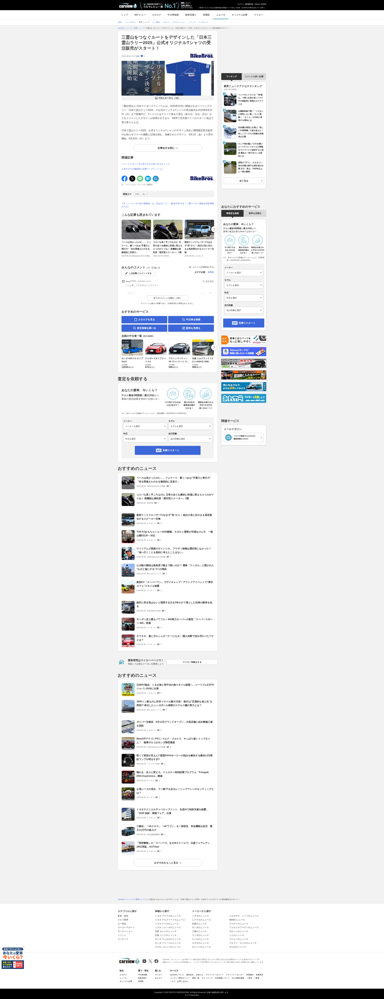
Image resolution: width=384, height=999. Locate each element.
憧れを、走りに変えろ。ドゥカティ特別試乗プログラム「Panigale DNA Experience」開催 (172, 774)
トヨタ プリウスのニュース (168, 916)
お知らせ (199, 975)
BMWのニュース (237, 920)
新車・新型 (123, 916)
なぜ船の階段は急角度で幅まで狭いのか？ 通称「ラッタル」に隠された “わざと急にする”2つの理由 (175, 567)
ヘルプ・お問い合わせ (179, 981)
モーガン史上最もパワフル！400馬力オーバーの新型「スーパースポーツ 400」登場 (174, 621)
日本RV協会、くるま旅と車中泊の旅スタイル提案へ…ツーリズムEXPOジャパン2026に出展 (175, 686)
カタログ (156, 14)
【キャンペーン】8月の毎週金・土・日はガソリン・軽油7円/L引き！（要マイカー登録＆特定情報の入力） (168, 205)
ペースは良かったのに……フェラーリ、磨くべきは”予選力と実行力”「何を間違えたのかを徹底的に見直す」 (136, 247)
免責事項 (259, 975)
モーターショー (125, 931)
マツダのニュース (200, 935)
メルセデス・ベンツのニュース (244, 916)
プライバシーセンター (235, 975)
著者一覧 (195, 978)
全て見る (243, 180)
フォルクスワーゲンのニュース (244, 927)
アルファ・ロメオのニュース (242, 943)
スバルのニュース (200, 939)
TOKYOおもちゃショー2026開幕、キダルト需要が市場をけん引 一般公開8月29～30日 (174, 534)
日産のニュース (199, 923)
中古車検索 (173, 14)
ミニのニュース (236, 935)
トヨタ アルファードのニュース (170, 920)
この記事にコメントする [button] (140, 273)
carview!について (177, 975)
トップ (124, 14)
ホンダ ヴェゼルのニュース (168, 939)
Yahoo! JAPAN (260, 4)
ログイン (241, 4)
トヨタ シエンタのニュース (168, 927)
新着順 (211, 272)
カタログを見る (146, 319)
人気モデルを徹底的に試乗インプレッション (143, 169)
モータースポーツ (126, 927)
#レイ (145, 194)
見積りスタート (171, 450)
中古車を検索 (193, 319)
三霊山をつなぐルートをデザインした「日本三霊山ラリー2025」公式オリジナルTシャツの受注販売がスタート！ (167, 42)
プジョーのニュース (238, 939)
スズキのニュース (200, 943)
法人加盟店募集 (238, 978)
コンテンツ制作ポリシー (180, 978)
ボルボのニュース (237, 947)
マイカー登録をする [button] (192, 662)
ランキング (231, 76)
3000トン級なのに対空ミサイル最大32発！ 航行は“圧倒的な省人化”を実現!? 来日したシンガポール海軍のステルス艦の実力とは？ (174, 703)
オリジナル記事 (240, 14)
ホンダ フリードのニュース (168, 943)
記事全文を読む (166, 148)
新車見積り (190, 14)
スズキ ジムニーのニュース (168, 947)
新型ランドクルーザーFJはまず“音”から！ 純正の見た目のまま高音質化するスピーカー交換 (199, 247)
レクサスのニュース (201, 920)
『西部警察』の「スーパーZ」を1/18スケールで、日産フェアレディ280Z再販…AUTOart (173, 845)
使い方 (157, 268)
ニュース (220, 14)
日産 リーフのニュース (166, 935)
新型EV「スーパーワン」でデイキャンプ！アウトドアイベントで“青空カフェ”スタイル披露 (174, 584)
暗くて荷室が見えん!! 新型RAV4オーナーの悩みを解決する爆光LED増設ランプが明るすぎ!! (174, 757)
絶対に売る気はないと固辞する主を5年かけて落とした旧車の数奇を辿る (174, 604)
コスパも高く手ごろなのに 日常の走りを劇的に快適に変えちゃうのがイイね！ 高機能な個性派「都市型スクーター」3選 (167, 247)
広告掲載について (222, 978)
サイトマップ (207, 978)
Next (214, 229)
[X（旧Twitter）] (150, 961)
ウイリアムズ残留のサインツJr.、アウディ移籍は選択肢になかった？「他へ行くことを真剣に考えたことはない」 (173, 550)
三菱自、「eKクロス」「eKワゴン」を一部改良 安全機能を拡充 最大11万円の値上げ (174, 828)
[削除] (24, 947)
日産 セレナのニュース (166, 931)
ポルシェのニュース (238, 931)
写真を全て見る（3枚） (169, 98)
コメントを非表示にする (203, 267)
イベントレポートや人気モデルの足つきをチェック (146, 164)
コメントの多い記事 (254, 76)
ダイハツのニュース (201, 947)
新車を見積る (193, 328)
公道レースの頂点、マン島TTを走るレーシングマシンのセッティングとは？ (175, 791)
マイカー (258, 14)
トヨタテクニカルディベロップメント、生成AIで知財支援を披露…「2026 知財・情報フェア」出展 (172, 811)
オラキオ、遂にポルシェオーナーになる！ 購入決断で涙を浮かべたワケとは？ (175, 638)
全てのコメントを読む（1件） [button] (167, 298)
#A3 (137, 194)
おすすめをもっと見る (166, 862)
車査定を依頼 (232, 213)
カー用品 (122, 923)
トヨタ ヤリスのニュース (167, 923)
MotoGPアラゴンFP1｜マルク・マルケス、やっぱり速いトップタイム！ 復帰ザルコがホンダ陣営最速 (173, 740)
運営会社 (190, 975)
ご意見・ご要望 (253, 978)
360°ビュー (140, 14)
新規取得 (249, 4)
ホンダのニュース (200, 927)
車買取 (206, 14)
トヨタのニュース (200, 916)
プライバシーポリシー (215, 975)
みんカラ (158, 978)
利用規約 (250, 975)
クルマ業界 (123, 920)
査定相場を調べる (146, 328)
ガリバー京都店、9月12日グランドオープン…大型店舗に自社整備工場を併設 (174, 724)
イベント (122, 935)
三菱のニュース (199, 931)
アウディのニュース (238, 923)
